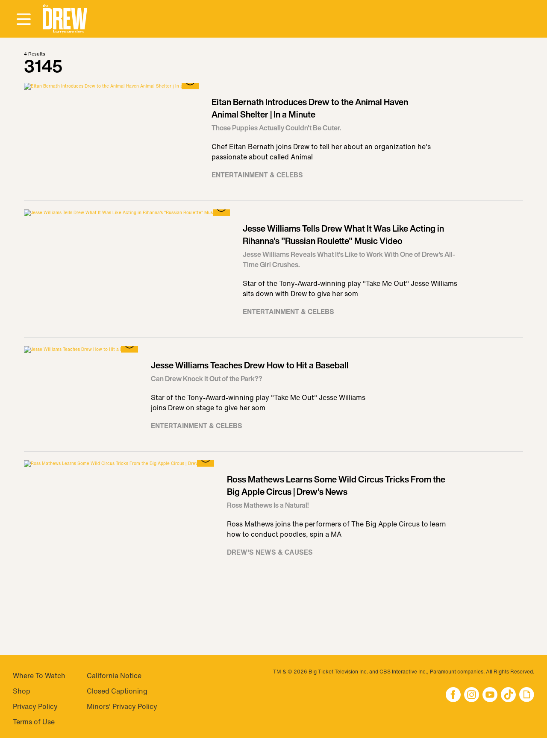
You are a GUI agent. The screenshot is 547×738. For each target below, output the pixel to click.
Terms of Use (34, 722)
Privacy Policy (35, 706)
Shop (21, 691)
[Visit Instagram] (471, 695)
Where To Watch (39, 675)
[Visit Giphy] (526, 695)
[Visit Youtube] (489, 695)
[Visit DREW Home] (65, 19)
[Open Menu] (23, 19)
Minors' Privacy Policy (122, 706)
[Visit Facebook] (453, 695)
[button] (65, 19)
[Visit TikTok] (508, 695)
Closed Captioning (117, 691)
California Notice (114, 675)
